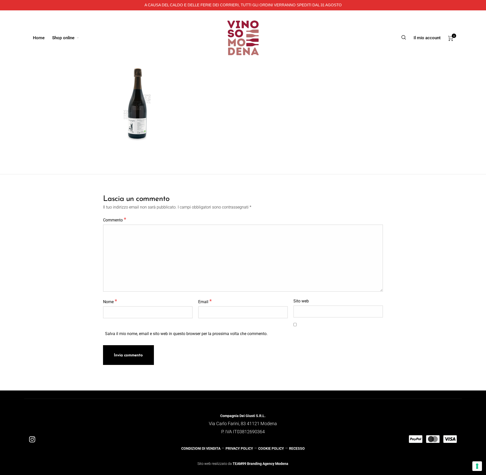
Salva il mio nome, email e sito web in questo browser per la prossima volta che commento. (186, 334)
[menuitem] (42, 37)
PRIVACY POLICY (239, 448)
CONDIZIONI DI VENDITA (200, 448)
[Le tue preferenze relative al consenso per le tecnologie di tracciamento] (477, 466)
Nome (110, 301)
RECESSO (297, 448)
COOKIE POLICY (271, 448)
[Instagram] (32, 439)
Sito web (301, 301)
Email (205, 301)
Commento (114, 219)
